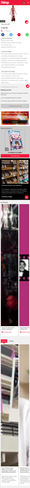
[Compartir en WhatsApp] (27, 34)
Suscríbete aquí (15, 156)
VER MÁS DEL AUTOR (15, 106)
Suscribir (15, 122)
